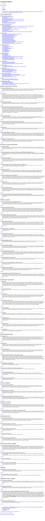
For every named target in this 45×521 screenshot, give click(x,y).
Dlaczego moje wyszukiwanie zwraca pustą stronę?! (9, 70)
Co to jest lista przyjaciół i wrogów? (7, 65)
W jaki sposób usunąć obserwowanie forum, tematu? (9, 76)
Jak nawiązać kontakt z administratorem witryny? (9, 84)
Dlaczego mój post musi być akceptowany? (8, 42)
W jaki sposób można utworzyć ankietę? (7, 36)
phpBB (8, 511)
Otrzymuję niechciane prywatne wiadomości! (8, 62)
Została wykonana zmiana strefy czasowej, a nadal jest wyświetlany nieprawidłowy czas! (14, 27)
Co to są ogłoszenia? (5, 49)
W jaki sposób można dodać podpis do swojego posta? (9, 35)
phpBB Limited (27, 481)
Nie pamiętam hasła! (5, 21)
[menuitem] (3, 8)
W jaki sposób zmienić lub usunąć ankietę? (8, 37)
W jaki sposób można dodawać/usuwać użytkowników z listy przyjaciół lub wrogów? (14, 66)
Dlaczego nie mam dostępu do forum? (7, 38)
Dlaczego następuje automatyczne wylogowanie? (9, 22)
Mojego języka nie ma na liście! (6, 28)
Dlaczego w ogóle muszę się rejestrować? (8, 16)
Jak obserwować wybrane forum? (6, 75)
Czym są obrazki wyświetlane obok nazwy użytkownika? (10, 29)
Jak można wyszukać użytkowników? (7, 71)
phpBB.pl (29, 171)
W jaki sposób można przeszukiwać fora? (8, 68)
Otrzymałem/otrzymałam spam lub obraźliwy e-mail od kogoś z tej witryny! (12, 63)
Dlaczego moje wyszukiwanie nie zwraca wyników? (9, 69)
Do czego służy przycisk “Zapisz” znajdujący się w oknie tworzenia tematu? (12, 41)
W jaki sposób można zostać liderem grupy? (8, 57)
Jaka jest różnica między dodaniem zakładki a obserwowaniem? (11, 74)
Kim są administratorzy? (5, 54)
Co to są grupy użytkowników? (6, 55)
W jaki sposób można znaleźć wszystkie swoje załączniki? (10, 79)
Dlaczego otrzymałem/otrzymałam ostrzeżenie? (8, 40)
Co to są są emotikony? (5, 47)
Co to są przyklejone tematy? (6, 50)
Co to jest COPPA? (5, 17)
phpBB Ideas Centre (5, 487)
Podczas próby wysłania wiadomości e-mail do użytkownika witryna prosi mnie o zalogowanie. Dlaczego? (17, 31)
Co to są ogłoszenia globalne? (6, 48)
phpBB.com (39, 171)
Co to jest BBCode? (5, 45)
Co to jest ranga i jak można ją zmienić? (7, 30)
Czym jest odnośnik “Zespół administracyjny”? (8, 59)
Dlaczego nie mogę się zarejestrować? (7, 18)
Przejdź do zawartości (3, 5)
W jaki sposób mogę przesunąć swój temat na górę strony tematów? (11, 43)
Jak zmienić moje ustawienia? (6, 25)
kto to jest (31, 492)
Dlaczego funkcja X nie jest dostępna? (7, 82)
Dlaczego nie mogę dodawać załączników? (8, 39)
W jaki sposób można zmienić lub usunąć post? (8, 34)
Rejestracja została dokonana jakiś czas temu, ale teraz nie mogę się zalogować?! (13, 20)
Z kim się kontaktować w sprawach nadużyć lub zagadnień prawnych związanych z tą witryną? (15, 83)
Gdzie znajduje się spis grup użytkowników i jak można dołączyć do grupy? (12, 56)
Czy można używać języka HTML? (7, 46)
